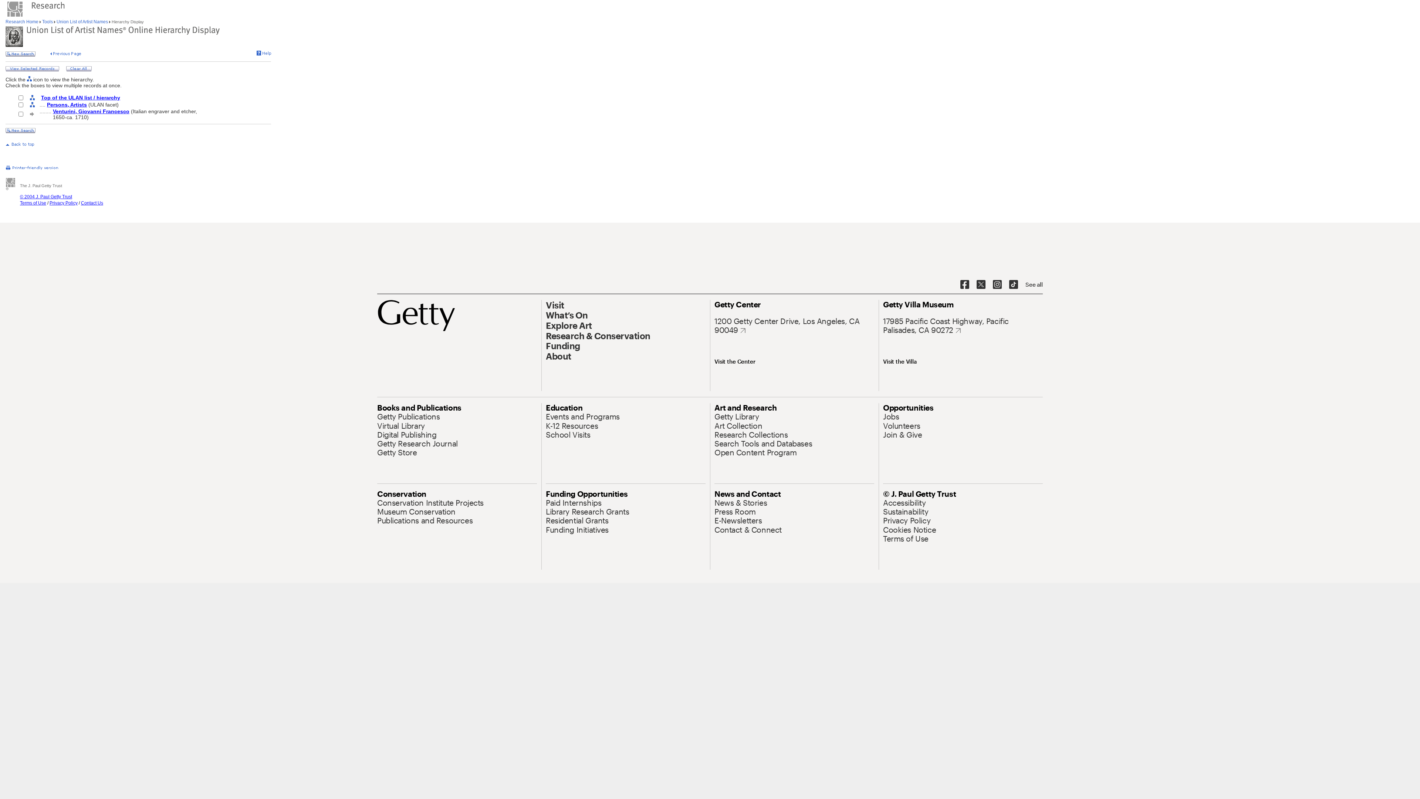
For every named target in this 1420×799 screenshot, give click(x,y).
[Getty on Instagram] (997, 284)
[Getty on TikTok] (1013, 284)
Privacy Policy (64, 203)
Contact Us (92, 203)
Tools (47, 21)
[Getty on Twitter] (981, 284)
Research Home (23, 21)
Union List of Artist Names (82, 21)
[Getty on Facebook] (964, 284)
